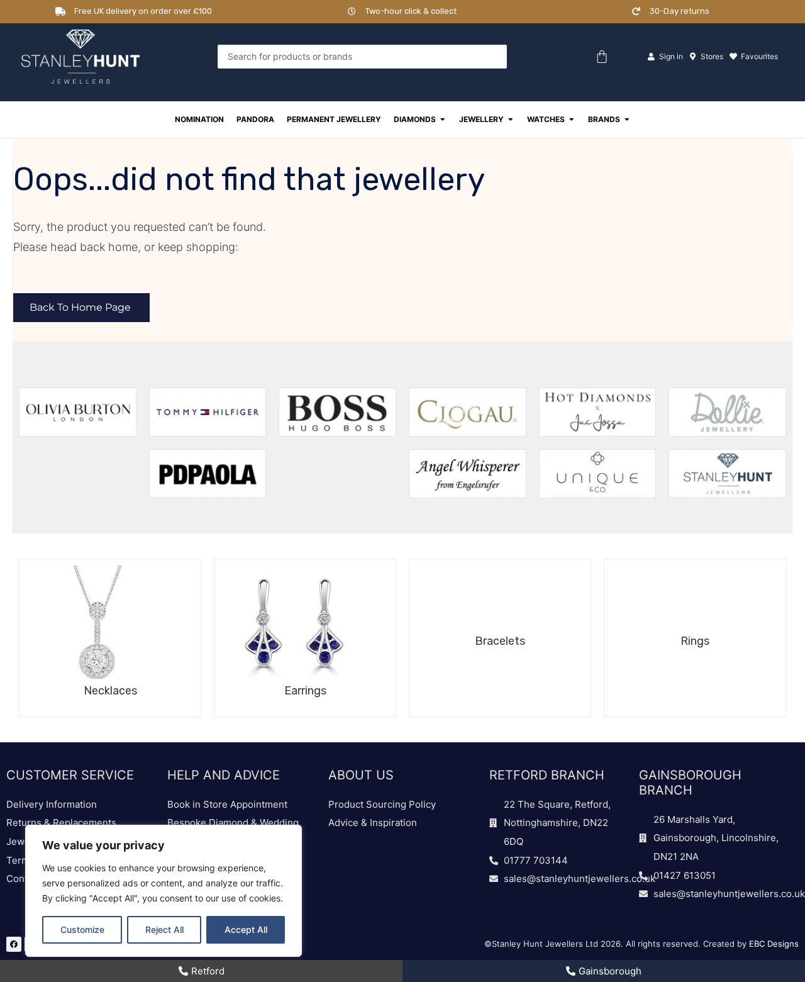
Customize (82, 929)
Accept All (246, 929)
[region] (163, 891)
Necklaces (110, 691)
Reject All (164, 929)
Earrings (305, 691)
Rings (694, 641)
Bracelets (500, 641)
